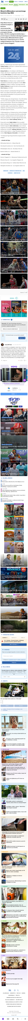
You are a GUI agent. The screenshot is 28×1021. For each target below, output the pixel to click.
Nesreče (5, 637)
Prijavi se (14, 662)
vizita (4, 783)
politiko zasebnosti (21, 659)
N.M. (4, 19)
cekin (3, 817)
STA (6, 19)
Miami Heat (6, 170)
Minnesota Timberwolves (15, 170)
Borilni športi (22, 4)
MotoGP (11, 4)
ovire (23, 637)
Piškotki (18, 995)
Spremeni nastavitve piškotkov (14, 997)
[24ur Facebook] (14, 990)
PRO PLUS (19, 993)
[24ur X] (17, 990)
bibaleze (4, 714)
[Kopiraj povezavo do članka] (26, 19)
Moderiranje (11, 995)
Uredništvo (13, 993)
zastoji (14, 637)
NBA (24, 170)
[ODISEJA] (14, 298)
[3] (6, 309)
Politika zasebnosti (10, 999)
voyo (3, 955)
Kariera (23, 993)
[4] (16, 309)
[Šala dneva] (24, 676)
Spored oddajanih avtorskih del (14, 1004)
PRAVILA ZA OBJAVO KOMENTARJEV (10, 329)
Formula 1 (6, 4)
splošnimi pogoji (12, 659)
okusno (4, 921)
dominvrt (5, 886)
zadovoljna (5, 749)
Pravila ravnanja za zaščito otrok (14, 1001)
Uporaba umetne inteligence (14, 1006)
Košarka (16, 4)
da (2, 701)
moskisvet (5, 851)
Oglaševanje (6, 993)
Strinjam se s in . (14, 659)
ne (2, 702)
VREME (13, 394)
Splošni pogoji (19, 999)
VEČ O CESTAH (13, 644)
